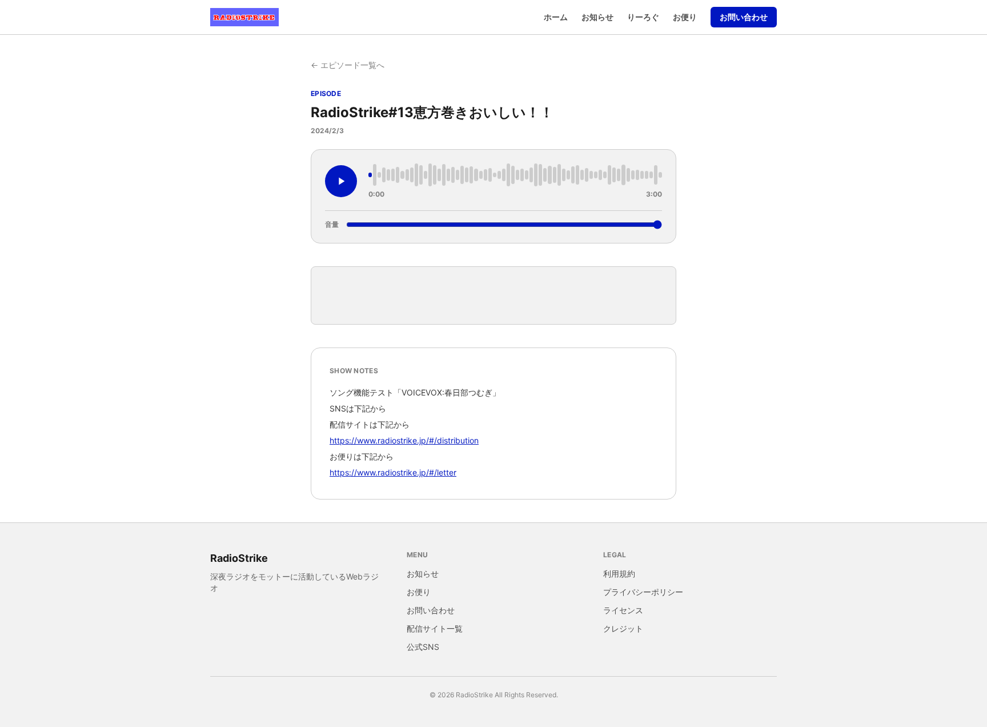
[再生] (341, 181)
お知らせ (597, 17)
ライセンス (623, 610)
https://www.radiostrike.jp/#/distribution (404, 440)
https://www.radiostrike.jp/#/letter (393, 472)
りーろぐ (643, 17)
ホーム (556, 17)
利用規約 (619, 573)
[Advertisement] (493, 295)
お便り (685, 17)
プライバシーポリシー (643, 592)
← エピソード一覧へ (347, 65)
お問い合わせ (744, 17)
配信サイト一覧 (435, 628)
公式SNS (423, 647)
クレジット (623, 628)
